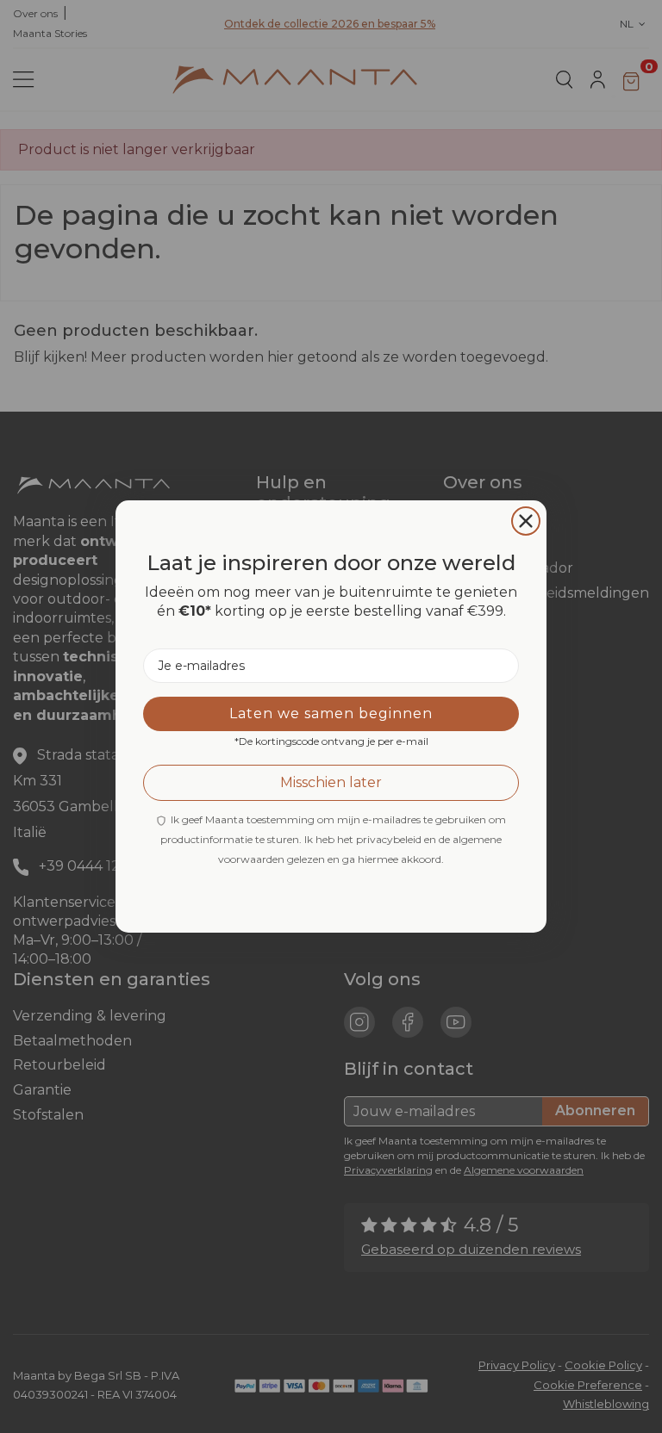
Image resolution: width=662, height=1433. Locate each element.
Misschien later (331, 782)
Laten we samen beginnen (331, 713)
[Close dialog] (526, 521)
